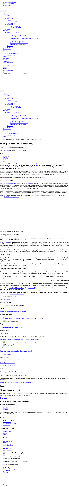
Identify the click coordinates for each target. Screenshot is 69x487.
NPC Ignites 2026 (11, 52)
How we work (14, 21)
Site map (5, 472)
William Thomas (6, 354)
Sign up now (3, 398)
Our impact (10, 18)
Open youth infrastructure (17, 41)
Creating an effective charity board (12, 372)
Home (1, 147)
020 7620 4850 (7, 448)
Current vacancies (15, 26)
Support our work (11, 23)
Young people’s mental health (18, 44)
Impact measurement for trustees (11, 327)
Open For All (13, 40)
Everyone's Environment (16, 117)
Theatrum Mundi (42, 167)
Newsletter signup (8, 62)
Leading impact (11, 55)
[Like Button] (4, 161)
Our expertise (7, 422)
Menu (2, 91)
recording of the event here (16, 288)
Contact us (9, 29)
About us (5, 14)
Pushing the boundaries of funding (9, 382)
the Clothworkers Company (42, 163)
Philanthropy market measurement (19, 43)
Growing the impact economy (18, 35)
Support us (6, 58)
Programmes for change (13, 33)
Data (1, 339)
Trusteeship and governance (18, 311)
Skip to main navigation (9, 2)
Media (5, 59)
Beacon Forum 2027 (12, 53)
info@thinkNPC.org (8, 450)
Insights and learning (5, 311)
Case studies (10, 46)
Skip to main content (8, 3)
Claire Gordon (6, 150)
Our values (10, 20)
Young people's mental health (18, 124)
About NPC (10, 15)
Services (5, 30)
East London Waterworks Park (9, 167)
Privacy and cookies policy (10, 469)
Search (5, 71)
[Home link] (16, 88)
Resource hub (7, 49)
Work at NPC (10, 24)
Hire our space (10, 47)
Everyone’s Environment (16, 37)
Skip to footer (7, 5)
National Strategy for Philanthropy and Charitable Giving (25, 38)
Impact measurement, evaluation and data (13, 339)
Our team (9, 17)
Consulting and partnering (14, 32)
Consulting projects (8, 420)
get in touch (31, 288)
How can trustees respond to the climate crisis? (16, 351)
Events (5, 50)
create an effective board (17, 294)
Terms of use (6, 470)
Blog (4, 56)
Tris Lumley (38, 165)
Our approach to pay (15, 27)
